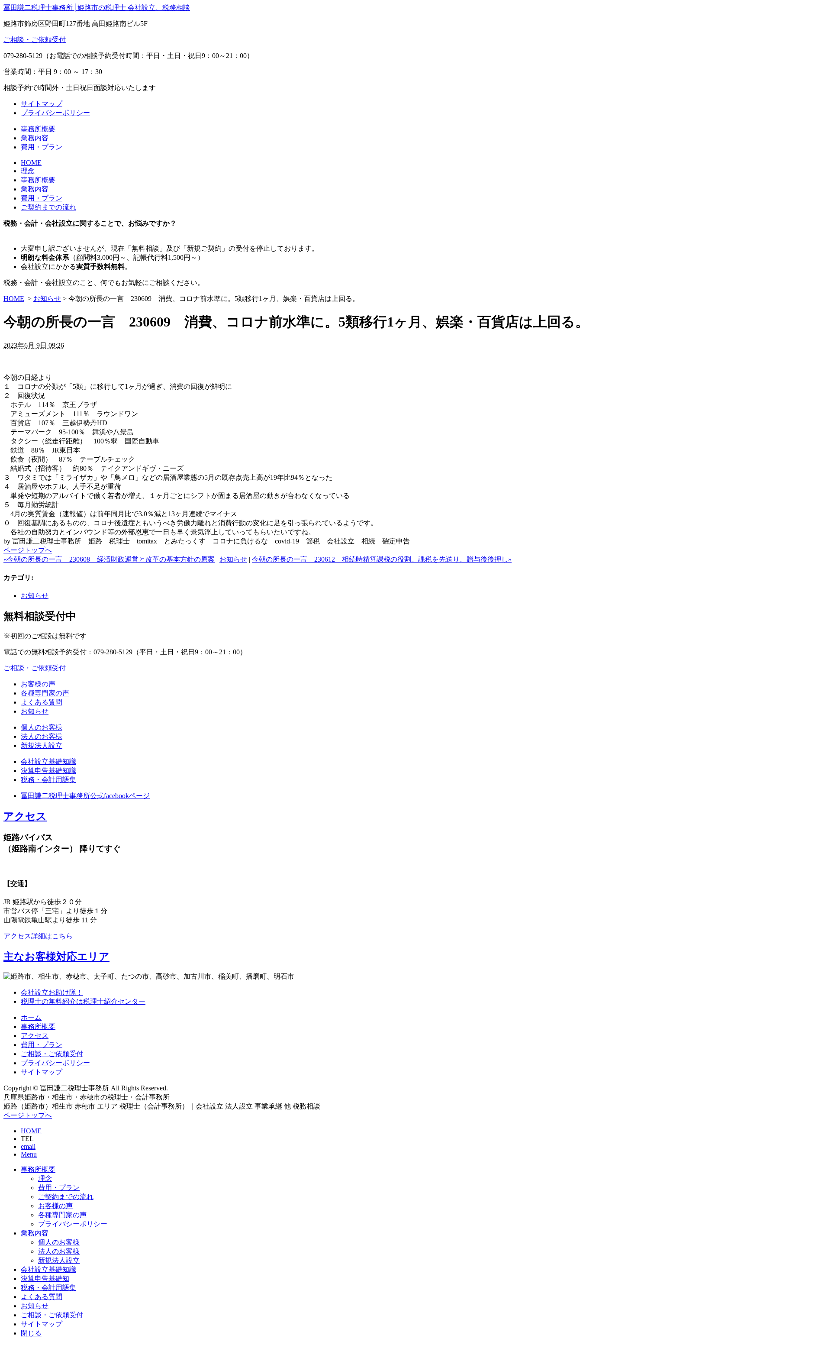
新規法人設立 (41, 745)
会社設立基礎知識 (48, 761)
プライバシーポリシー (55, 112)
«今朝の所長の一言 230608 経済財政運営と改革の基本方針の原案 (109, 559)
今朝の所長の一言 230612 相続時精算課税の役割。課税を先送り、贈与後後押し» (382, 559)
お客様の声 (38, 684)
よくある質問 (41, 702)
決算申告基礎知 (45, 1278)
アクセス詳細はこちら (38, 936)
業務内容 (34, 138)
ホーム (31, 1017)
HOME (31, 162)
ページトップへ (27, 550)
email (28, 1146)
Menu (29, 1154)
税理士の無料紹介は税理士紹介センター (83, 1001)
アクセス (25, 816)
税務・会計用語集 (48, 779)
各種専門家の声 (45, 693)
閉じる (31, 1333)
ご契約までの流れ (48, 207)
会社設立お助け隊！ (52, 992)
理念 (28, 171)
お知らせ (47, 298)
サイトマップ (41, 103)
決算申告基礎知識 (48, 770)
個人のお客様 (41, 727)
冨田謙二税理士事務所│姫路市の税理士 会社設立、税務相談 (96, 7)
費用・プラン (41, 147)
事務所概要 (38, 129)
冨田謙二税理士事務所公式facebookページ (85, 795)
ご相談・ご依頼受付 (34, 39)
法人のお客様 (41, 736)
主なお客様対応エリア (56, 956)
